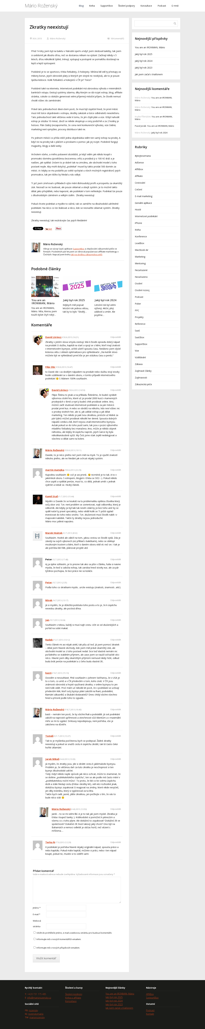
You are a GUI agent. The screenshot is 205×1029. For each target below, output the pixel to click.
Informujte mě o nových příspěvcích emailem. (58, 947)
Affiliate (139, 176)
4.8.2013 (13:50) (79, 809)
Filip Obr (50, 366)
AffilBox (139, 169)
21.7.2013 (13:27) (62, 736)
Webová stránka (37, 923)
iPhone (138, 222)
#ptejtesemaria (143, 155)
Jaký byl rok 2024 (105, 300)
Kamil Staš (51, 496)
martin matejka (54, 469)
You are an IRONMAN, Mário (43, 301)
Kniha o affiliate (73, 997)
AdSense (139, 162)
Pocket (48, 228)
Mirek (48, 600)
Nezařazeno (141, 276)
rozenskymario (35, 1013)
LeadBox (139, 243)
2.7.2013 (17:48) (61, 559)
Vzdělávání (140, 357)
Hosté (138, 209)
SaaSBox (139, 337)
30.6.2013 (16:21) (71, 337)
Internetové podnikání (146, 216)
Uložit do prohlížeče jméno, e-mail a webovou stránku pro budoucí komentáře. (74, 932)
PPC (137, 310)
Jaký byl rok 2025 (74, 300)
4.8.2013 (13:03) (68, 759)
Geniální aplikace (143, 202)
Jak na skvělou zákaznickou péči (86, 254)
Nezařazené (141, 270)
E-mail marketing (143, 196)
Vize (137, 350)
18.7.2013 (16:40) (73, 709)
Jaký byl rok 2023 (143, 67)
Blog (81, 5)
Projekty (139, 317)
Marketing (140, 256)
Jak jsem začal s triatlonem (149, 74)
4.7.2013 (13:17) (61, 600)
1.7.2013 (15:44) (67, 496)
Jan (47, 620)
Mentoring (140, 263)
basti (48, 672)
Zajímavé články (143, 370)
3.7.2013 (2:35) (60, 582)
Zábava (139, 364)
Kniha (92, 5)
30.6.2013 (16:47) (65, 367)
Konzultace (146, 5)
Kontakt (150, 1013)
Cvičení (138, 189)
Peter (48, 582)
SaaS (137, 330)
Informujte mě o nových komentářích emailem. (59, 939)
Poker (138, 303)
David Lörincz (53, 337)
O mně (175, 5)
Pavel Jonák (140, 125)
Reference (140, 323)
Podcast (162, 5)
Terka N (50, 842)
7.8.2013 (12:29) (64, 842)
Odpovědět (115, 337)
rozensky (33, 1010)
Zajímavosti (141, 377)
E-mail (36, 914)
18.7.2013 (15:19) (61, 673)
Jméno (37, 907)
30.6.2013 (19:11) (73, 450)
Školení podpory (126, 5)
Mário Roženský (41, 5)
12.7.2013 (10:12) (62, 640)
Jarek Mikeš (52, 759)
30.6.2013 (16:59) (77, 390)
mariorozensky (37, 1017)
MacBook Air (141, 249)
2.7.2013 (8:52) (70, 533)
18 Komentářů (117, 38)
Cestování (140, 182)
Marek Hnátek (53, 532)
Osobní (138, 283)
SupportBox (106, 5)
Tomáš (49, 735)
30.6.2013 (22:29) (73, 470)
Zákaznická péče (143, 384)
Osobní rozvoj (142, 290)
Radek (49, 639)
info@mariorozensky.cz (39, 997)
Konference (141, 236)
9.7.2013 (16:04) (58, 620)
